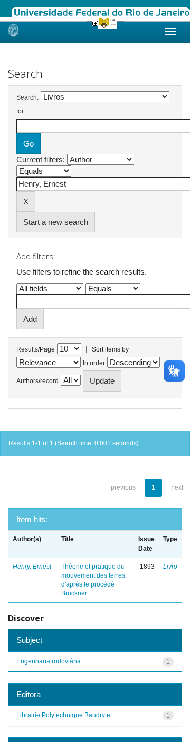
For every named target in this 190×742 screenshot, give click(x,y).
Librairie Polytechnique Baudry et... (66, 715)
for (20, 111)
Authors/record (37, 381)
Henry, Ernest (32, 566)
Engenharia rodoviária (48, 661)
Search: (27, 97)
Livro (170, 566)
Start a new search (55, 222)
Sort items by (110, 349)
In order (94, 363)
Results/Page (35, 349)
